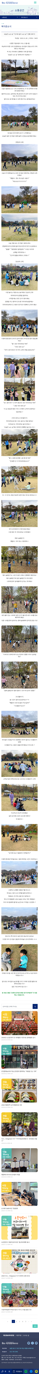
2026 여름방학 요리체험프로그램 (11, 1105)
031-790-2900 (7, 1357)
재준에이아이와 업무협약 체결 (10, 1174)
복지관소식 (24, 17)
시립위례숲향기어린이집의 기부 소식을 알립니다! (16, 1310)
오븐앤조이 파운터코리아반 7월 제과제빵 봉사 (15, 1242)
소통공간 (4, 17)
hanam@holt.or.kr (31, 1357)
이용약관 (18, 1335)
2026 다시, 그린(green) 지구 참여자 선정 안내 (15, 1276)
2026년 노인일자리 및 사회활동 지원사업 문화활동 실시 (18, 1037)
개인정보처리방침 (8, 1335)
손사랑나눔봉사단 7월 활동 (9, 1208)
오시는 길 (26, 1335)
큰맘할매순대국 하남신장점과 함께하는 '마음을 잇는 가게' (19, 1071)
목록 (35, 1326)
